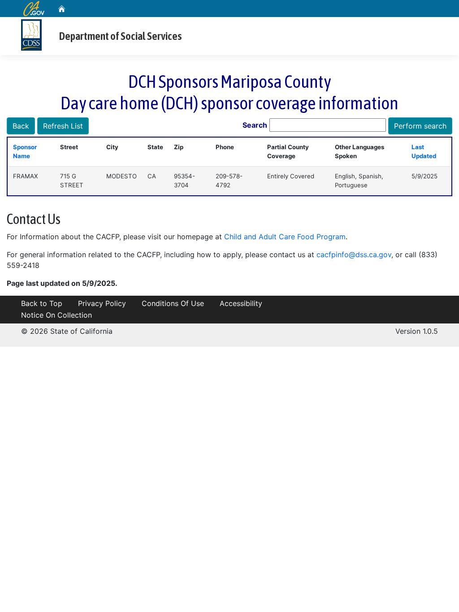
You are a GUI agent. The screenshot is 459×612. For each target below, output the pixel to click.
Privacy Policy (102, 303)
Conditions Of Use (173, 303)
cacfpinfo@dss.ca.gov (353, 254)
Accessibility (241, 303)
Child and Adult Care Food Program (285, 236)
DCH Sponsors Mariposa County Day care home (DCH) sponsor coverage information (229, 92)
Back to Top (41, 303)
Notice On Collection (56, 314)
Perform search (420, 125)
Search (254, 125)
